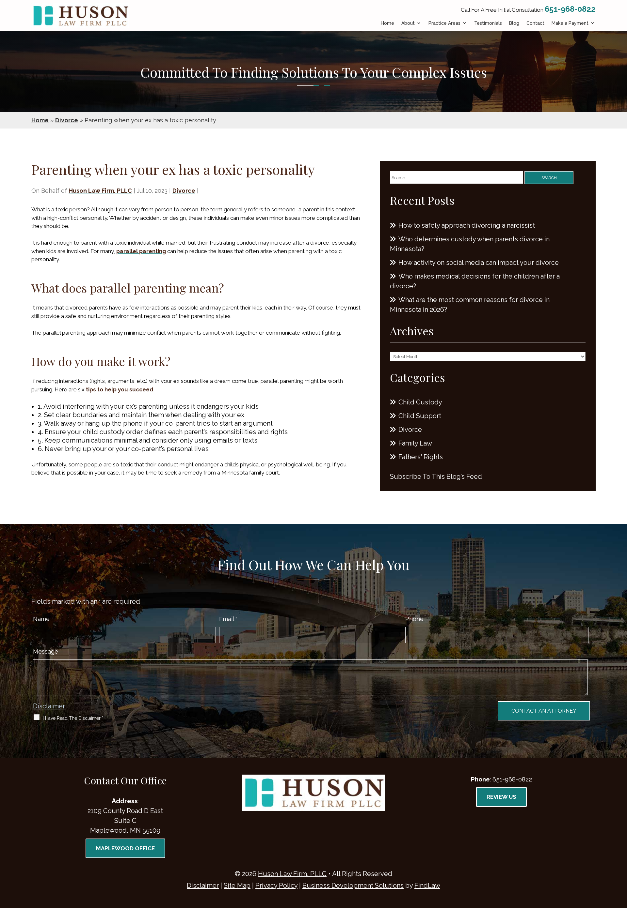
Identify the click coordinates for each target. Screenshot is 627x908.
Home (387, 23)
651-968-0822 (570, 9)
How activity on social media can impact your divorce (478, 262)
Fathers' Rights (420, 457)
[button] (620, 860)
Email (228, 618)
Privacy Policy (276, 885)
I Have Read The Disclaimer (73, 718)
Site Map (237, 885)
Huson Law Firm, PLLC (100, 190)
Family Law (415, 443)
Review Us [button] (501, 797)
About (408, 23)
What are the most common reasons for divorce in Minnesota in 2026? (470, 304)
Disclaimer (49, 706)
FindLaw (427, 885)
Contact (535, 23)
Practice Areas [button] (444, 23)
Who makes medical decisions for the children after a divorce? (475, 281)
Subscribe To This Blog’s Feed (436, 476)
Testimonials (488, 23)
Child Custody (420, 402)
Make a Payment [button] (570, 23)
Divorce (183, 190)
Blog (514, 23)
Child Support (419, 416)
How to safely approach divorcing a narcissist (466, 225)
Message (45, 651)
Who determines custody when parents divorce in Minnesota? (470, 244)
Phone (414, 618)
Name (41, 618)
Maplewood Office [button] (125, 848)
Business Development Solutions (353, 885)
